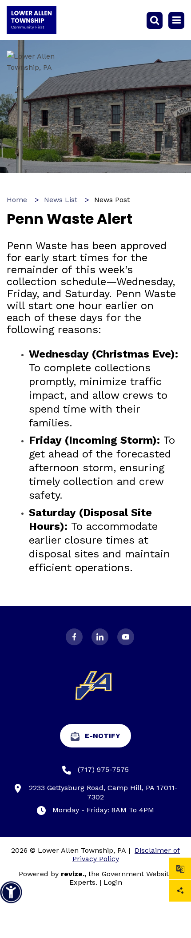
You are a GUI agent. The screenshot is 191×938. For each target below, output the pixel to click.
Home (17, 199)
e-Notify (102, 735)
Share (180, 891)
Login (112, 882)
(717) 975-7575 (103, 769)
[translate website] (180, 868)
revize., (73, 874)
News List (60, 199)
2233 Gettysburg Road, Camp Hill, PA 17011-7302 (103, 792)
